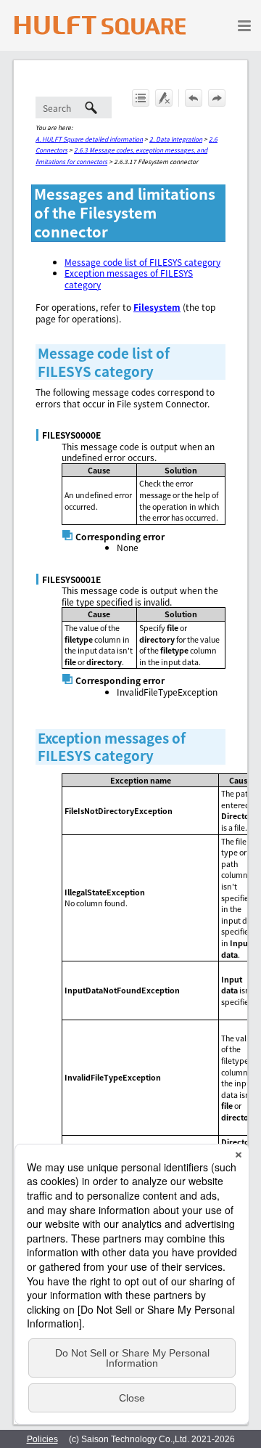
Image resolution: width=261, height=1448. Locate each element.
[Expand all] (140, 98)
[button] (91, 107)
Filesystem (157, 307)
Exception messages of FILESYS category (129, 278)
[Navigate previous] (193, 98)
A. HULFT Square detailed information (89, 138)
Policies (42, 1439)
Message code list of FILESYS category (142, 262)
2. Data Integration (175, 138)
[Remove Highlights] (164, 98)
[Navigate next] (216, 98)
